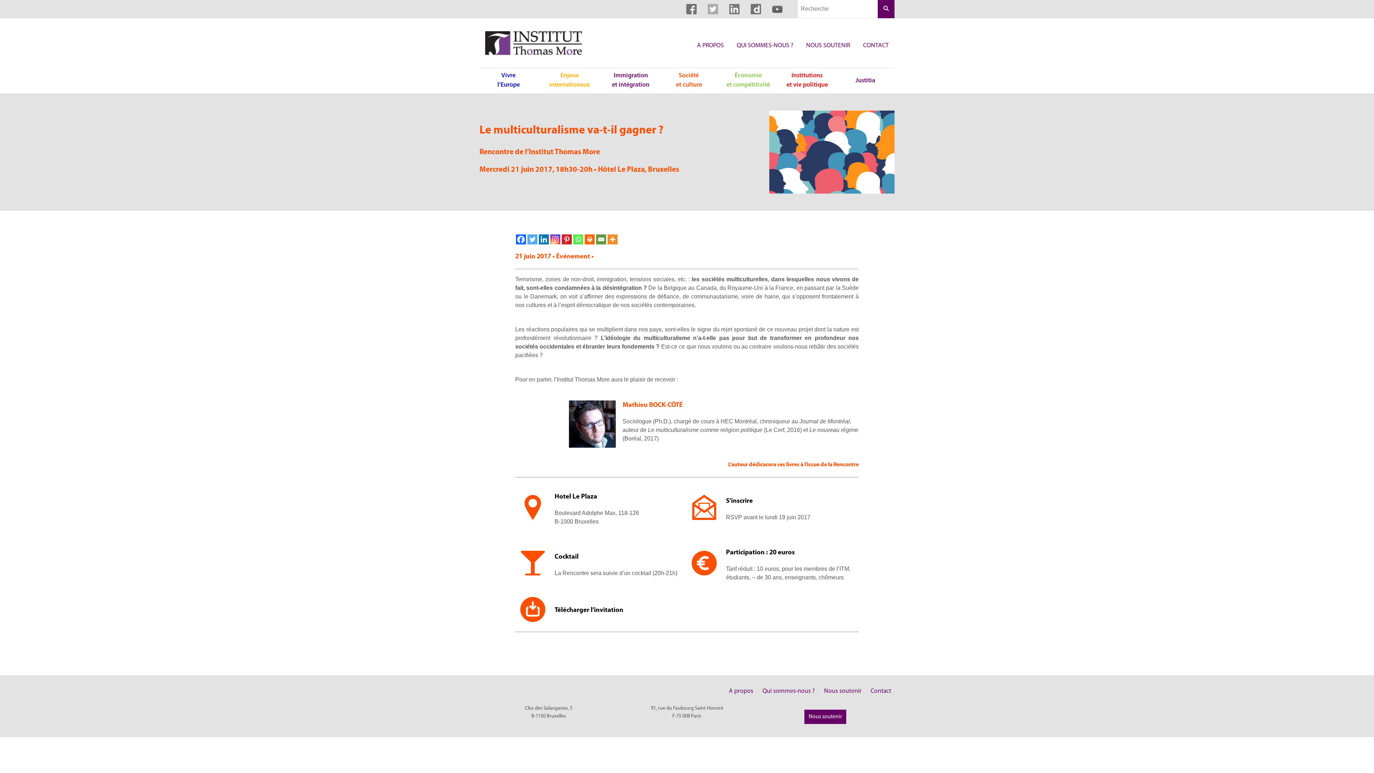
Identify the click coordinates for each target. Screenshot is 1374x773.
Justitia (865, 81)
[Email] (601, 239)
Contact (876, 46)
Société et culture (689, 80)
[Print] (590, 239)
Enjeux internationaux (569, 80)
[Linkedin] (544, 239)
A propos (710, 46)
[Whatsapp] (578, 239)
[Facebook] (521, 239)
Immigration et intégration (630, 80)
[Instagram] (555, 239)
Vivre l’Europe (508, 80)
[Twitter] (532, 239)
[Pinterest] (567, 239)
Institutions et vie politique (807, 80)
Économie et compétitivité (748, 80)
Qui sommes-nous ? (765, 46)
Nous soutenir (828, 46)
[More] (613, 239)
